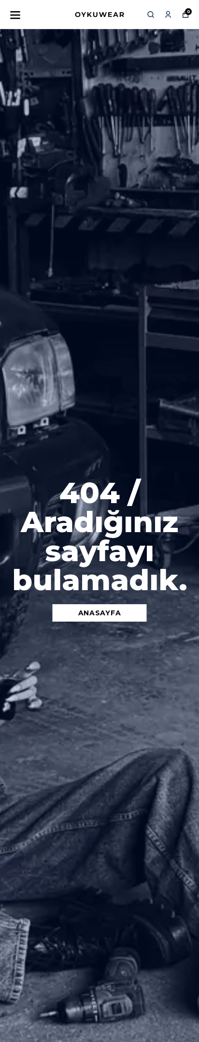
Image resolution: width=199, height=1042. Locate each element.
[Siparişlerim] (168, 14)
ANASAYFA (99, 613)
